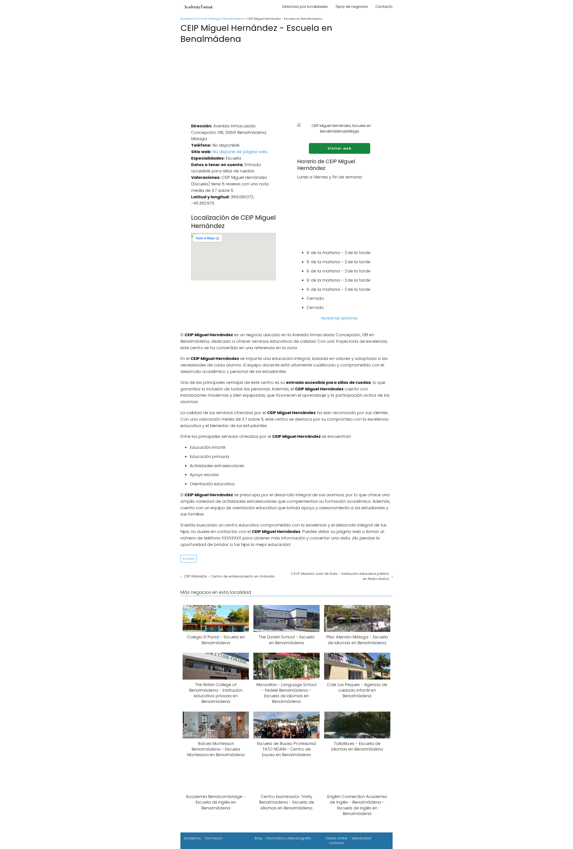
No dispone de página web (240, 151)
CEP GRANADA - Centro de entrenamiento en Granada (229, 576)
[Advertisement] (286, 78)
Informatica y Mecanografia (288, 838)
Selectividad (361, 838)
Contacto (384, 6)
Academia (192, 838)
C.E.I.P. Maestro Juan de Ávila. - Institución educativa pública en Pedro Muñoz (340, 576)
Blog (258, 838)
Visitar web (340, 148)
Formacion (213, 838)
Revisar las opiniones (339, 318)
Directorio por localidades (305, 6)
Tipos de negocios (351, 6)
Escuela (188, 558)
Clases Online (336, 838)
